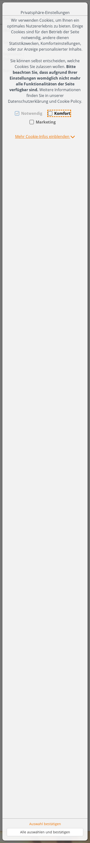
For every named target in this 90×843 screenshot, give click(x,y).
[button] (45, 136)
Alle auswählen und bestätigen (45, 832)
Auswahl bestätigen (45, 824)
